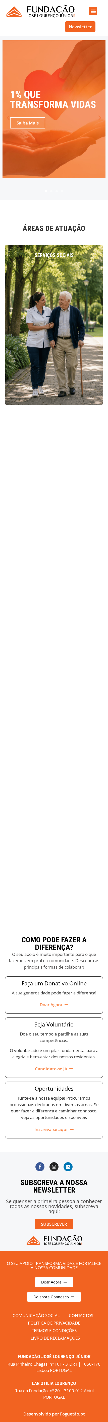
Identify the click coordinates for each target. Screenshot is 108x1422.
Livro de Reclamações (55, 1338)
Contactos (81, 1315)
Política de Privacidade (54, 1323)
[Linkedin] (68, 1166)
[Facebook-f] (39, 1166)
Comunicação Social (36, 1315)
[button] (93, 11)
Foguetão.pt (72, 1414)
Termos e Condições (54, 1330)
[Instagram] (54, 1166)
